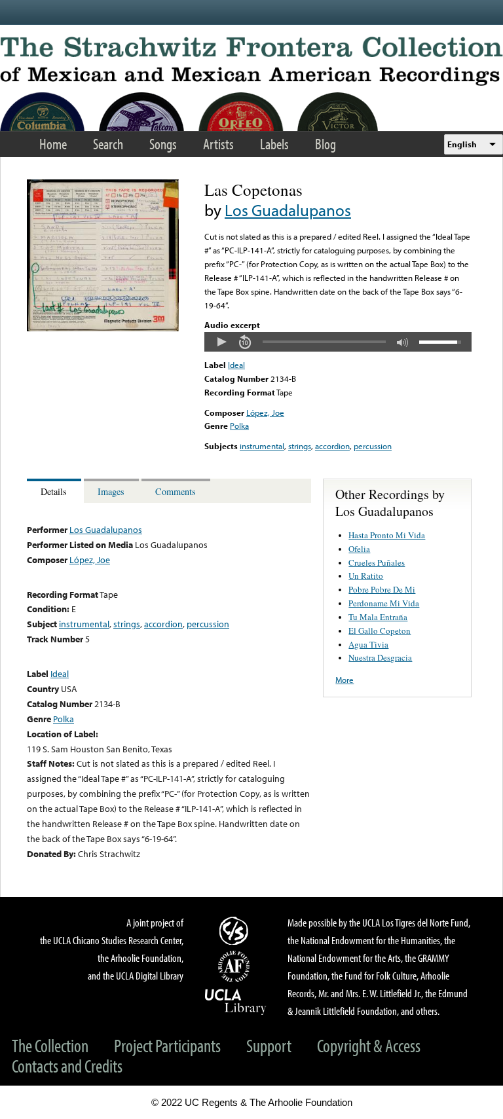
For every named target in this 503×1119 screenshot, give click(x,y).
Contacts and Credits (67, 1065)
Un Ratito (365, 575)
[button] (221, 342)
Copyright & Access (368, 1045)
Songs (163, 143)
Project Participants (167, 1045)
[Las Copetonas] (103, 328)
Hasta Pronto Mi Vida (386, 535)
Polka (239, 425)
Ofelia (359, 549)
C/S (236, 930)
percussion (373, 446)
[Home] (251, 61)
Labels (274, 143)
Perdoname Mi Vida (383, 603)
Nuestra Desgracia (380, 657)
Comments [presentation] (175, 491)
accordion (332, 446)
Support (268, 1045)
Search (108, 143)
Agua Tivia (368, 644)
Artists (218, 143)
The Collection (50, 1045)
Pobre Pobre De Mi (381, 589)
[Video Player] (338, 342)
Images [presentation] (111, 491)
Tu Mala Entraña (377, 617)
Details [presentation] (54, 491)
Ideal (236, 364)
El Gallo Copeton (379, 630)
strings (299, 446)
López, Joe (265, 412)
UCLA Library (236, 1001)
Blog (325, 143)
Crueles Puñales (376, 562)
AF (236, 966)
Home (53, 143)
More (344, 679)
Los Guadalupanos (288, 210)
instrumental (262, 446)
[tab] (55, 491)
